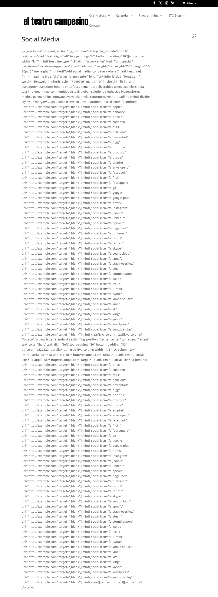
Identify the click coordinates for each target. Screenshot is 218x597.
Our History (97, 15)
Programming (149, 15)
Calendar (122, 15)
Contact (94, 25)
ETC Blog (174, 15)
